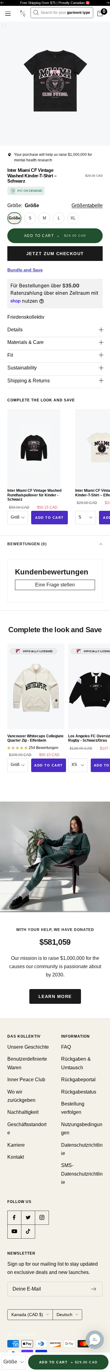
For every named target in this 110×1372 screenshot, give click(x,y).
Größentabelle (87, 205)
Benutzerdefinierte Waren (27, 1063)
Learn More (55, 996)
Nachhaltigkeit (22, 1112)
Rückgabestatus (78, 1091)
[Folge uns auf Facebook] (14, 1217)
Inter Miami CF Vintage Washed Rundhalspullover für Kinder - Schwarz (34, 495)
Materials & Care (25, 342)
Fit (10, 355)
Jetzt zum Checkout (55, 253)
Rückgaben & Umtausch (76, 1063)
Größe (14, 218)
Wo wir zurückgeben (21, 1096)
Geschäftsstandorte (26, 1128)
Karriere (16, 1145)
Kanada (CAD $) (27, 1314)
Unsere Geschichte (28, 1047)
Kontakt (15, 1157)
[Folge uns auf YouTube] (14, 1231)
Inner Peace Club (26, 1079)
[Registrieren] (94, 1289)
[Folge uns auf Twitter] (28, 1217)
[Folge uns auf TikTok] (28, 1231)
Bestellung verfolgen (72, 1108)
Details (15, 329)
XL (73, 218)
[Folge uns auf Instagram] (42, 1217)
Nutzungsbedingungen (81, 1128)
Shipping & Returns (28, 380)
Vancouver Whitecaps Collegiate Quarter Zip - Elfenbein (35, 738)
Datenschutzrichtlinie (82, 1149)
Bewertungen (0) (27, 544)
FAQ (66, 1047)
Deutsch (64, 1314)
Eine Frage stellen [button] (55, 584)
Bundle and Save (25, 269)
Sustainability (22, 367)
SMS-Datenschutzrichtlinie (82, 1174)
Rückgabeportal (78, 1079)
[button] (95, 1340)
